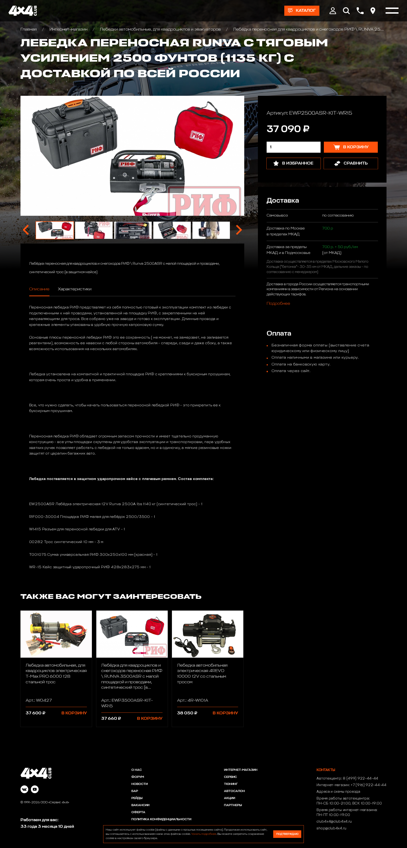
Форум (137, 777)
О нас (136, 770)
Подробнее (278, 304)
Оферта (138, 812)
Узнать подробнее (203, 834)
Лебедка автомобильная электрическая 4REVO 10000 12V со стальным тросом (202, 673)
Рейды (136, 798)
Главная (29, 29)
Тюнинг (231, 784)
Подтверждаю (287, 834)
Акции (229, 798)
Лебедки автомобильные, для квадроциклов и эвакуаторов (160, 29)
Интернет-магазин (68, 29)
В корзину (74, 713)
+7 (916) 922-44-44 (369, 785)
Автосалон (234, 791)
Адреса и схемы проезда (338, 791)
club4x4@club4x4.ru (334, 821)
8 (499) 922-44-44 (360, 778)
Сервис (230, 777)
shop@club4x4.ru (331, 828)
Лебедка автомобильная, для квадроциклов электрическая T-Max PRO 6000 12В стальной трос (56, 673)
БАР (134, 791)
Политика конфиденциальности (161, 819)
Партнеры (233, 805)
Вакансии (140, 805)
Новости (139, 784)
